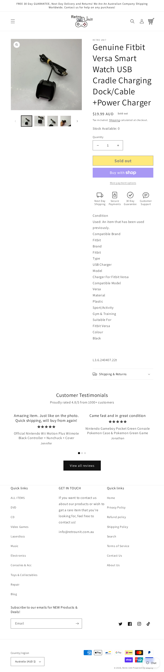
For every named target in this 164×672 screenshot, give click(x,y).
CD (13, 517)
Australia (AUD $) (25, 661)
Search (111, 536)
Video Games (20, 527)
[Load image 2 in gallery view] (39, 121)
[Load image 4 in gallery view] (65, 121)
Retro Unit (127, 667)
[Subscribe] (77, 624)
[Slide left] (15, 121)
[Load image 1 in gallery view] (26, 121)
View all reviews (82, 466)
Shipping (114, 120)
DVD (13, 507)
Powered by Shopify (143, 667)
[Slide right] (77, 121)
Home (111, 498)
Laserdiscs (18, 536)
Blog (14, 594)
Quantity (98, 137)
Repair (15, 584)
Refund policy (116, 517)
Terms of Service (118, 546)
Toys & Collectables (24, 575)
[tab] (79, 453)
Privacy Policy (116, 507)
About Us (113, 565)
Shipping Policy (117, 527)
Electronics (18, 555)
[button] (13, 21)
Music (14, 546)
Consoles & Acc (21, 565)
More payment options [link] (123, 182)
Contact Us (114, 555)
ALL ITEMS (18, 498)
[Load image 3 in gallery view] (52, 121)
